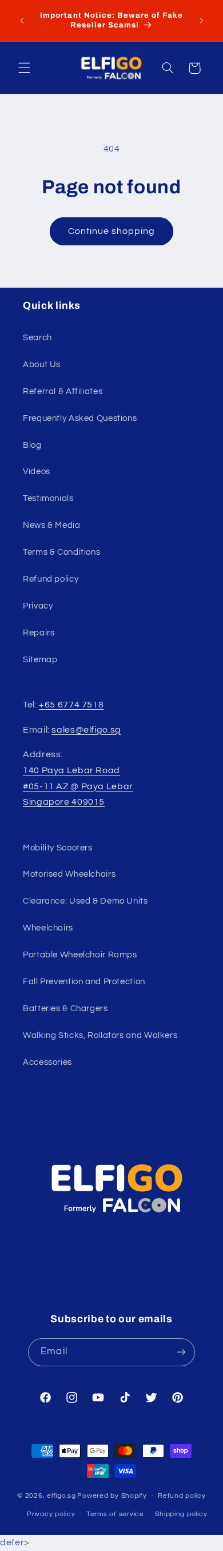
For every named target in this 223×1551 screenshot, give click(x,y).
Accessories (47, 1062)
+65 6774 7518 (71, 704)
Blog (32, 445)
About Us (42, 364)
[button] (24, 68)
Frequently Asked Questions (80, 418)
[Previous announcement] (21, 20)
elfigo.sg (61, 1496)
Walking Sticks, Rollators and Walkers (100, 1035)
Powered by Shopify (111, 1496)
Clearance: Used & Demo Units (85, 901)
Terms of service (115, 1514)
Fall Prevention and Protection (84, 981)
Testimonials (48, 498)
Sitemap (40, 659)
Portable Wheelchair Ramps (80, 955)
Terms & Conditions (61, 552)
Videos (36, 471)
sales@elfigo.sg (86, 729)
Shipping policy (181, 1514)
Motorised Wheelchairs (69, 874)
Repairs (38, 633)
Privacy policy (51, 1514)
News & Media (52, 525)
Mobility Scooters (58, 848)
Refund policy (50, 579)
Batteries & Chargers (65, 1008)
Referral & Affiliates (62, 391)
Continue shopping (112, 231)
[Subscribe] (181, 1352)
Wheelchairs (48, 928)
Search (37, 337)
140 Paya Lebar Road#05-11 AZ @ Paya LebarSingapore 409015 (78, 786)
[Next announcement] (201, 20)
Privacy (38, 606)
